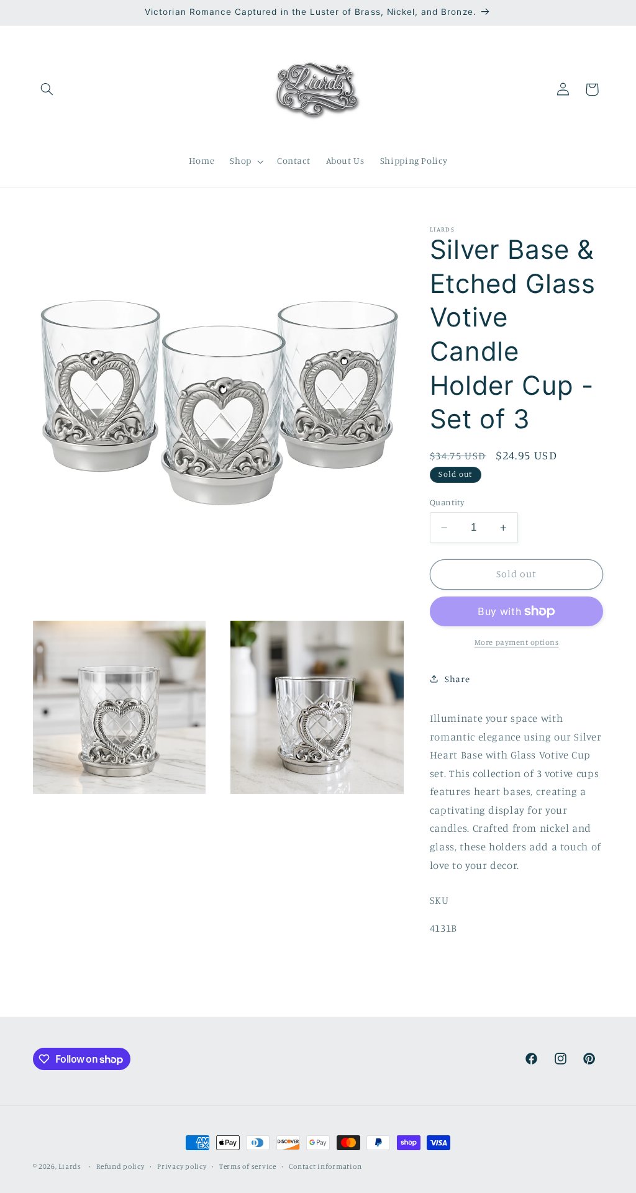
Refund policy (120, 1166)
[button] (47, 89)
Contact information (325, 1166)
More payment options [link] (517, 642)
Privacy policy (181, 1166)
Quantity (447, 502)
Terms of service (247, 1166)
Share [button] (457, 678)
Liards (69, 1166)
